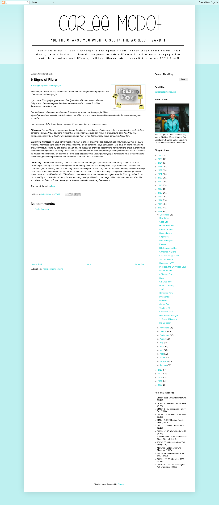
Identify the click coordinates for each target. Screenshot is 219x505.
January (163, 365)
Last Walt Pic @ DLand (169, 255)
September (165, 335)
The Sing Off (164, 308)
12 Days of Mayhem (168, 319)
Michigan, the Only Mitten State (172, 267)
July (162, 343)
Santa (161, 278)
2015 (160, 196)
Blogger (121, 484)
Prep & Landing (166, 229)
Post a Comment (42, 209)
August (163, 339)
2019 (160, 182)
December (164, 215)
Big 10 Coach (165, 323)
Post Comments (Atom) (53, 269)
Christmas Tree (166, 312)
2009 (160, 374)
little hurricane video (168, 248)
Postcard (163, 244)
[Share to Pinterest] (79, 194)
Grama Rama (165, 304)
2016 (160, 193)
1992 (161, 289)
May (162, 350)
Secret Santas (165, 233)
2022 (160, 170)
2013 (160, 204)
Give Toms (163, 218)
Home (88, 264)
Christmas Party (166, 293)
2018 (160, 185)
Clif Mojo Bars (165, 282)
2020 (160, 178)
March (163, 358)
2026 (160, 155)
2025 (160, 159)
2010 (160, 370)
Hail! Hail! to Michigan (168, 316)
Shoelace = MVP (166, 263)
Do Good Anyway (166, 285)
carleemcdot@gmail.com (165, 92)
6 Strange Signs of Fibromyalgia (46, 85)
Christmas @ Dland (167, 252)
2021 (160, 174)
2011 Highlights (166, 259)
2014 (160, 200)
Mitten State (164, 297)
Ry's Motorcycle (166, 241)
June (162, 346)
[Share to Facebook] (76, 194)
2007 (160, 381)
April (162, 354)
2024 (160, 163)
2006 (160, 385)
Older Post (139, 264)
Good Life (163, 222)
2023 (160, 167)
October (163, 331)
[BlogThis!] (70, 194)
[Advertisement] (88, 236)
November (164, 328)
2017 (160, 189)
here (53, 186)
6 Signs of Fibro (166, 274)
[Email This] (66, 194)
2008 (160, 377)
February (164, 361)
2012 (160, 208)
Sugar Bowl (164, 237)
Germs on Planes (166, 225)
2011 (160, 212)
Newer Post (37, 264)
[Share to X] (73, 194)
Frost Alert (163, 300)
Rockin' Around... (166, 270)
